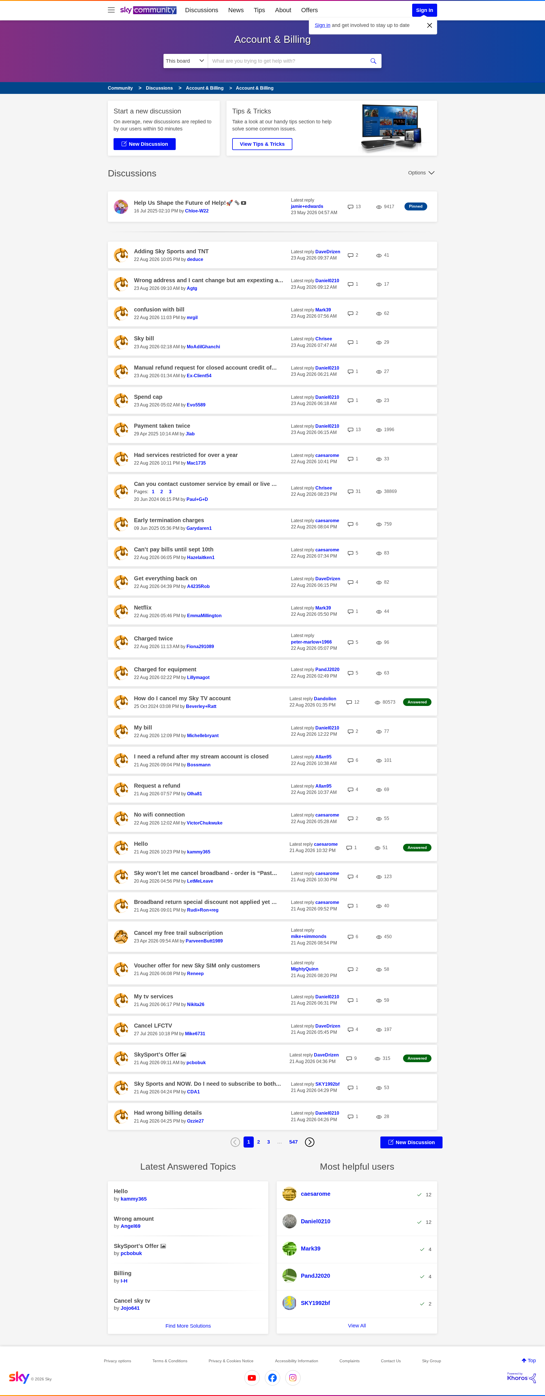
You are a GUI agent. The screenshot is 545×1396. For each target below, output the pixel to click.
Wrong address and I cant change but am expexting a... (208, 280)
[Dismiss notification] (429, 25)
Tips (259, 10)
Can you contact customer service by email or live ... (205, 484)
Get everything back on (165, 578)
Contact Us (391, 1361)
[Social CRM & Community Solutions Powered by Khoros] (522, 1377)
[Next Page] (309, 1142)
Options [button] (417, 173)
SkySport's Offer (157, 1054)
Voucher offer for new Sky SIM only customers (197, 965)
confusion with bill (159, 309)
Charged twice (153, 638)
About (283, 10)
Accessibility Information (296, 1361)
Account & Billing (272, 39)
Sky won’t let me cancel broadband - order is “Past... (205, 873)
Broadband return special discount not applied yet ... (205, 902)
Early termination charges (169, 520)
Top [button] (532, 1360)
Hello (141, 844)
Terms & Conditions (169, 1361)
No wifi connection (159, 814)
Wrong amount (134, 1219)
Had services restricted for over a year (186, 455)
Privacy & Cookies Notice (231, 1361)
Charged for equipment (165, 669)
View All (357, 1325)
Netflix (143, 607)
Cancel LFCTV (153, 1025)
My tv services (153, 996)
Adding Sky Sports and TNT (171, 251)
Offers (309, 10)
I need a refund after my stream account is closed (201, 756)
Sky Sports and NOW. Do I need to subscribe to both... (207, 1084)
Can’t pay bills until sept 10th (173, 549)
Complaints (349, 1361)
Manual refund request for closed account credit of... (205, 367)
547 (293, 1142)
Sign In (424, 10)
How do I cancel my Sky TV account (182, 698)
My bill (143, 727)
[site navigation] (111, 10)
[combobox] (286, 61)
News (236, 10)
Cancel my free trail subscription (178, 933)
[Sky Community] (148, 10)
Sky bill (144, 338)
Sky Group (431, 1361)
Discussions (201, 10)
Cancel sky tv (132, 1301)
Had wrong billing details (168, 1113)
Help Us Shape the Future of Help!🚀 (184, 203)
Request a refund (157, 786)
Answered (417, 702)
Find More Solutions (188, 1326)
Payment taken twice (162, 426)
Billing (122, 1273)
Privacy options (117, 1361)
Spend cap (148, 397)
